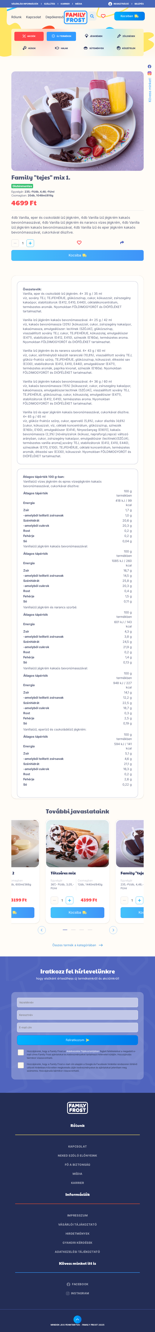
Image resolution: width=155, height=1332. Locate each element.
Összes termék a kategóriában (75, 945)
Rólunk (16, 17)
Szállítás (49, 3)
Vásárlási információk (24, 3)
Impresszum (77, 1215)
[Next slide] (113, 930)
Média (78, 3)
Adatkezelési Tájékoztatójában (83, 1051)
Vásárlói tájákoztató (77, 1224)
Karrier (65, 3)
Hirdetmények (78, 1233)
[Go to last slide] (42, 930)
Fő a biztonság (77, 1164)
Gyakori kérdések (77, 1243)
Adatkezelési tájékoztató (77, 1252)
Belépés (139, 3)
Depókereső (55, 17)
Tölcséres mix (63, 873)
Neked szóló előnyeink (77, 1155)
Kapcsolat (33, 17)
